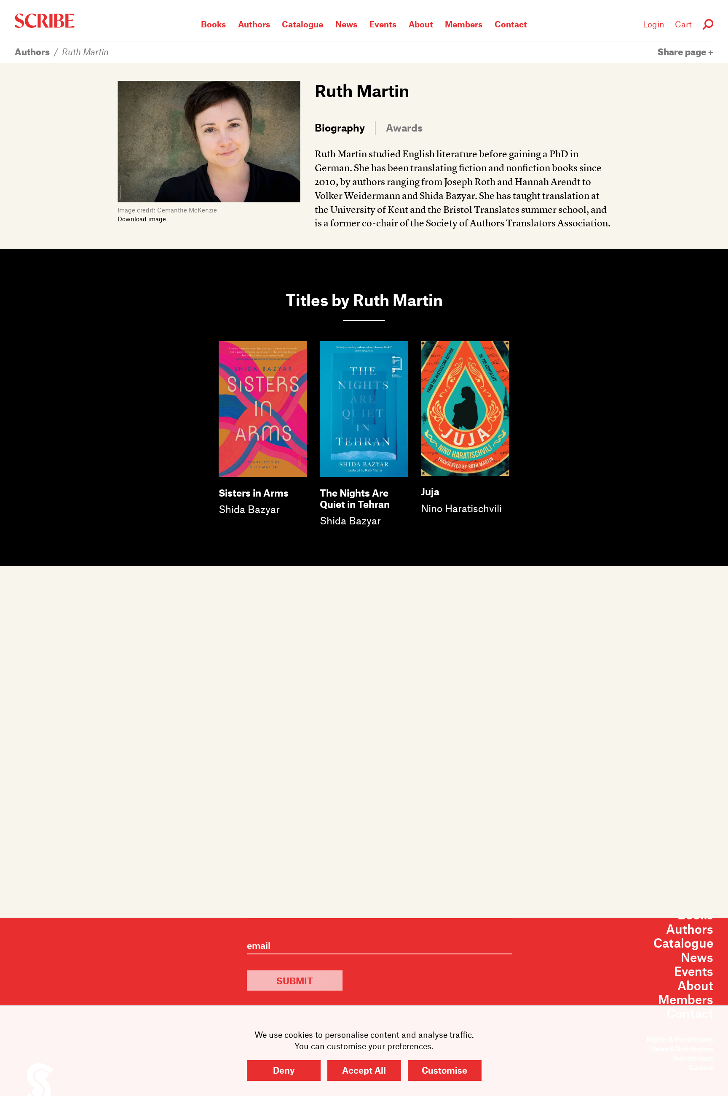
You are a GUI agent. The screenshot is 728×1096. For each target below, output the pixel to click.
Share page (683, 51)
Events (382, 24)
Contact (511, 24)
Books (213, 24)
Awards (404, 127)
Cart (683, 24)
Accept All (364, 1070)
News (346, 24)
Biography (340, 127)
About (421, 24)
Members (463, 24)
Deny (283, 1070)
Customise (444, 1070)
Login (653, 24)
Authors (254, 24)
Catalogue (302, 24)
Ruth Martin (85, 51)
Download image (142, 219)
